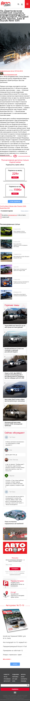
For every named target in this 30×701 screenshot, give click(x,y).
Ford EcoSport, (4, 206)
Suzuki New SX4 (5, 208)
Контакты (24, 679)
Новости (3, 228)
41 (6, 278)
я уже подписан (15, 201)
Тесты (5, 676)
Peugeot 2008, (21, 206)
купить (15, 664)
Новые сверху (24, 211)
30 (6, 240)
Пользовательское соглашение (8, 699)
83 (6, 228)
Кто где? (14, 679)
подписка (15, 689)
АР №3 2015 (19, 71)
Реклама (23, 681)
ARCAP (22, 676)
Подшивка (15, 674)
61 (6, 265)
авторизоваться (12, 215)
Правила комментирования (23, 699)
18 (6, 291)
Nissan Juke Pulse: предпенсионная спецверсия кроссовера (20, 245)
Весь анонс (6, 659)
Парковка (15, 676)
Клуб (13, 681)
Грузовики (7, 679)
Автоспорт (7, 681)
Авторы (23, 674)
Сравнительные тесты (7, 71)
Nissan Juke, (13, 206)
